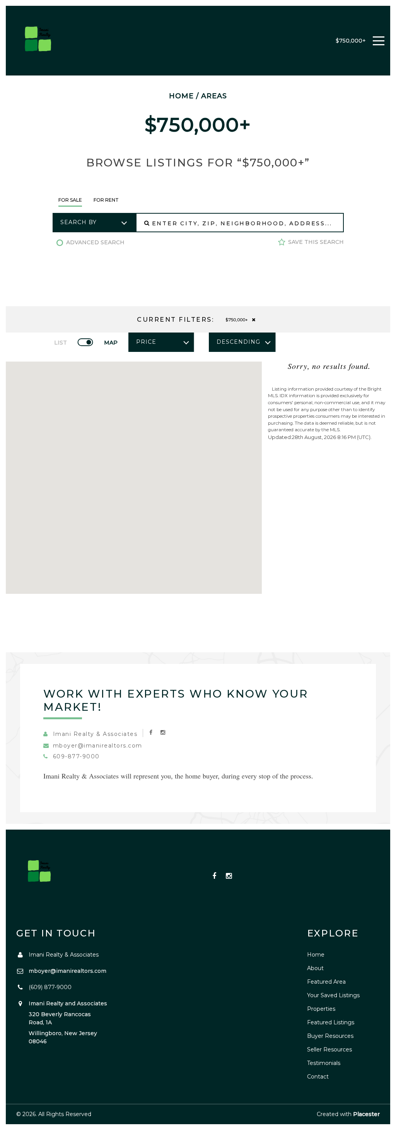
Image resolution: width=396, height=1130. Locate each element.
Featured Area (326, 981)
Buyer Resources (330, 1035)
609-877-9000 (76, 756)
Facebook (214, 876)
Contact (318, 1076)
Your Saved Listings (333, 995)
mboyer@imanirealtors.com (97, 745)
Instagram (229, 876)
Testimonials (323, 1063)
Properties (321, 1008)
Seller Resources (329, 1049)
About (315, 968)
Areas (214, 96)
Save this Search (316, 241)
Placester (366, 1114)
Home (181, 96)
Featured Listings (330, 1022)
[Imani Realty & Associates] (39, 41)
